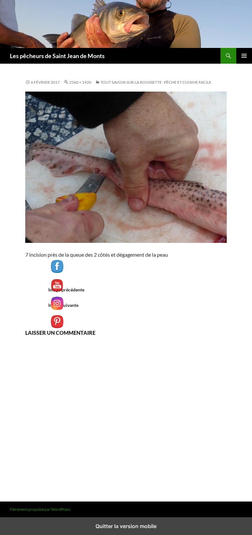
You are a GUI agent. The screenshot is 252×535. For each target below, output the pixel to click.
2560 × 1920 (80, 82)
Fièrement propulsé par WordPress (40, 509)
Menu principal (244, 56)
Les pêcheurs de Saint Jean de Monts (57, 55)
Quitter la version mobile (126, 526)
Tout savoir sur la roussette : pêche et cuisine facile (155, 82)
